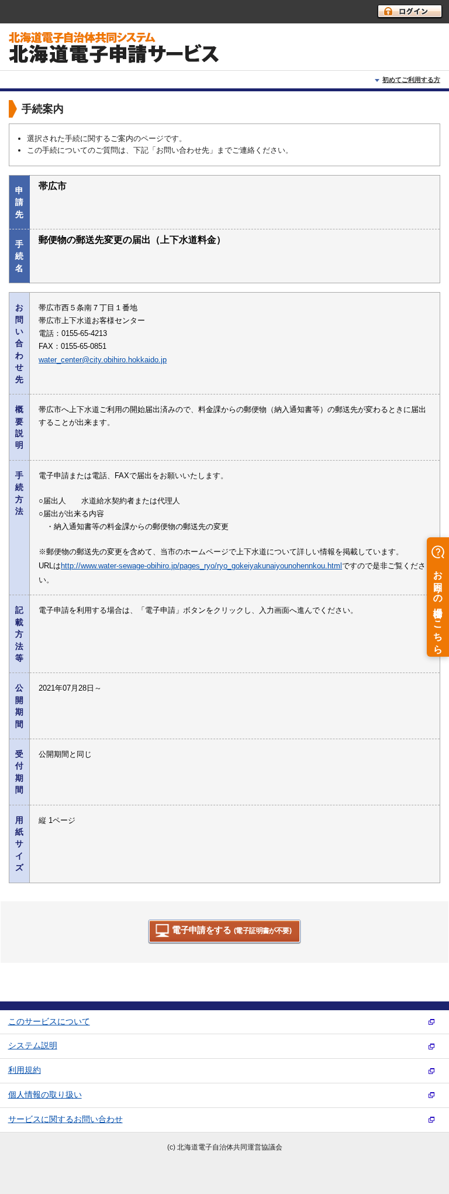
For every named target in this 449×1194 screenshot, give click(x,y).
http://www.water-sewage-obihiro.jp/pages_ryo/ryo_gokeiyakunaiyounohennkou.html (201, 565)
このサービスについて (49, 1021)
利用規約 (24, 1070)
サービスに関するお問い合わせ (65, 1119)
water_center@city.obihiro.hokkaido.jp (103, 359)
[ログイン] (410, 12)
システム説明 (32, 1045)
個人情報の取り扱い (45, 1094)
